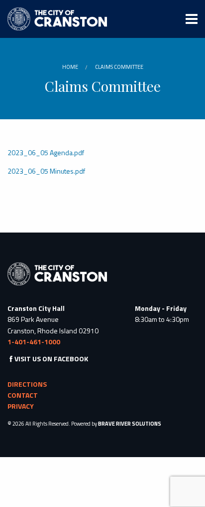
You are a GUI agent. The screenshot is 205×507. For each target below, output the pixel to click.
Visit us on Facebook (51, 358)
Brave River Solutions (129, 424)
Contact (22, 395)
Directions (27, 384)
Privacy (20, 406)
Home (70, 67)
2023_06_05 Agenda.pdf (45, 152)
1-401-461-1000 (33, 341)
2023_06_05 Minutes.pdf (46, 171)
